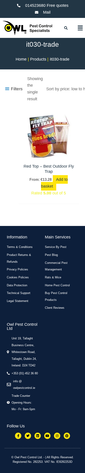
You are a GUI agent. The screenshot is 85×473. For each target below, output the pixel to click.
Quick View (49, 155)
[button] (66, 28)
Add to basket (54, 183)
